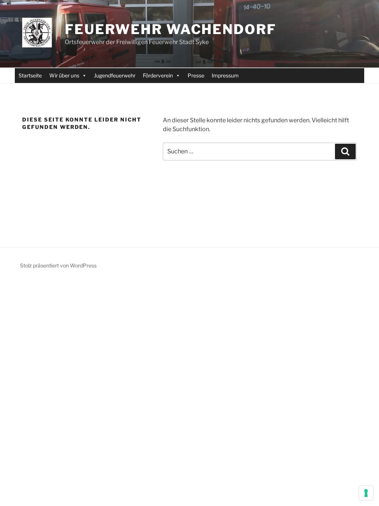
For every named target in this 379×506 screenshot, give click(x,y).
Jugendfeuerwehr (114, 75)
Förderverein (158, 75)
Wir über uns (64, 75)
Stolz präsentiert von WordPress (58, 265)
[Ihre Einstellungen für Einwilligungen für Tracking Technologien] (366, 493)
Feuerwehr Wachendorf (170, 29)
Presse (196, 75)
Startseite (30, 75)
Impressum (225, 75)
